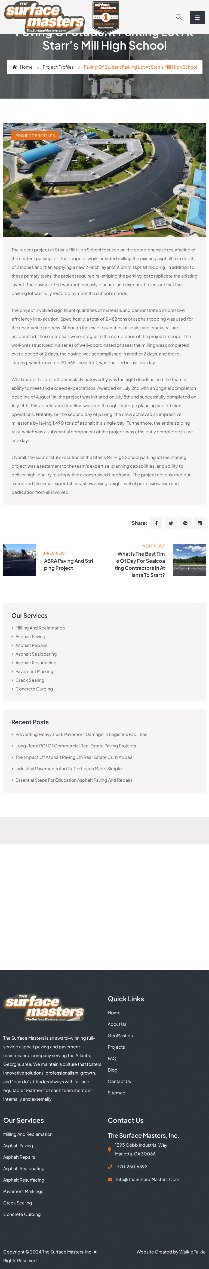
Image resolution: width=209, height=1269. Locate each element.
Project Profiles (58, 67)
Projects (116, 1047)
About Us (117, 1024)
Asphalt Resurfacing (36, 662)
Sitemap (116, 1092)
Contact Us (119, 1081)
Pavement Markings (36, 671)
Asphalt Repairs (31, 645)
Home (26, 67)
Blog (113, 1070)
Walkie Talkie (192, 1252)
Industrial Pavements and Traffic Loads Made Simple (69, 768)
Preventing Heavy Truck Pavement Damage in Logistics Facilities (81, 734)
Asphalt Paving (30, 636)
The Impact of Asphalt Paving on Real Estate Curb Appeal (75, 757)
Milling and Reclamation (40, 628)
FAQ (112, 1058)
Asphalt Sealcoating (36, 654)
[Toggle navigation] (197, 17)
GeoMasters (120, 1035)
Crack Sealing (30, 680)
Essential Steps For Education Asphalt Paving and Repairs (74, 780)
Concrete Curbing (34, 689)
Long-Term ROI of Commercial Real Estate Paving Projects (76, 745)
